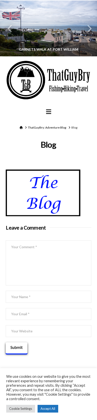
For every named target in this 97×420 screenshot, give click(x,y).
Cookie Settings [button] (20, 409)
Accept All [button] (48, 409)
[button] (48, 112)
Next (86, 28)
